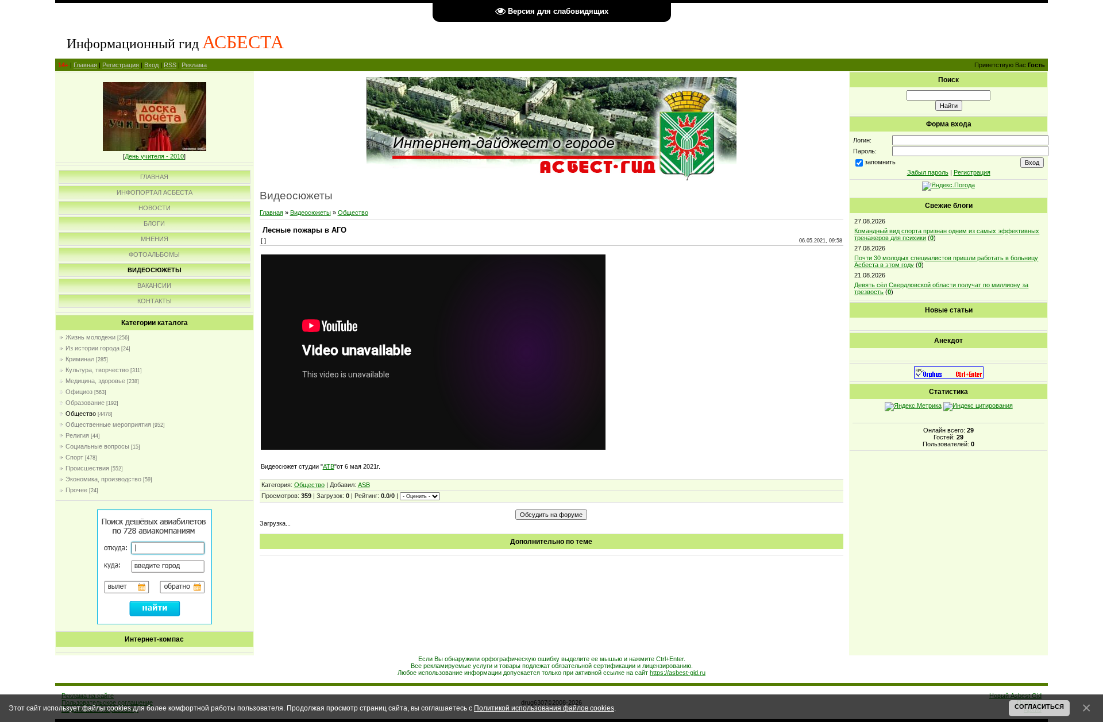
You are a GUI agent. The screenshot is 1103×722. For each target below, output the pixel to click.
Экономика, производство (103, 479)
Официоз (78, 391)
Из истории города (92, 348)
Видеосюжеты (310, 212)
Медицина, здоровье (95, 380)
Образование (85, 402)
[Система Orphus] (949, 376)
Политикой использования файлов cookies (544, 708)
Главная (85, 64)
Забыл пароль (927, 172)
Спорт (74, 457)
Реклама (194, 64)
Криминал (79, 359)
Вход (151, 64)
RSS (170, 64)
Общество (80, 413)
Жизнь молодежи (90, 337)
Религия (77, 435)
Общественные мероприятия (108, 424)
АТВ (328, 466)
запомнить (880, 162)
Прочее (76, 490)
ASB (364, 484)
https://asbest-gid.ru (677, 672)
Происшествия (87, 468)
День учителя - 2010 (154, 156)
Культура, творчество (97, 369)
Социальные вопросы (97, 446)
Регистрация (120, 64)
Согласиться (1039, 706)
